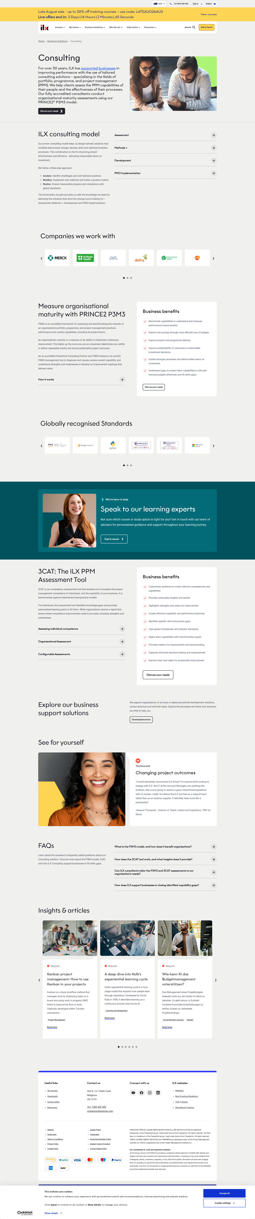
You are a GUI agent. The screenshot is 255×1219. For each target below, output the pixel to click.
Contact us (93, 1083)
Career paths (53, 1102)
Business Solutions (94, 27)
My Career (74, 27)
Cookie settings (223, 1203)
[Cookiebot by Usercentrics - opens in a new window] (25, 1213)
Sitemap (50, 1130)
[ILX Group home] (45, 27)
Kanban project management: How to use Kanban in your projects (68, 979)
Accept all (224, 1193)
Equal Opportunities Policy (100, 1139)
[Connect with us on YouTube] (133, 1092)
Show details (51, 1213)
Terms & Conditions (55, 1139)
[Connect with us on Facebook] (141, 1092)
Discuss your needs (49, 111)
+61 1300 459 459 (181, 4)
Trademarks (94, 1135)
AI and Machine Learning (173, 1020)
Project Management (56, 1020)
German (190, 1020)
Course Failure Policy (98, 1149)
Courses (59, 27)
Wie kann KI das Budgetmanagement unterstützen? (178, 979)
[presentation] (41, 258)
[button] (124, 278)
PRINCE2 (179, 1091)
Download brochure (141, 719)
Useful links (52, 1135)
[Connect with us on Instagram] (149, 1092)
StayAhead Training (184, 1107)
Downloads (52, 1096)
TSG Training (181, 1102)
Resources (149, 27)
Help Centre (132, 27)
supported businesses (98, 68)
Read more (52, 1027)
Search (188, 27)
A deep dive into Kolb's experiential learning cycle (126, 976)
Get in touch (206, 27)
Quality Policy (95, 1130)
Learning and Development (116, 1011)
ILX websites (180, 1083)
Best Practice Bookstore (186, 1096)
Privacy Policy (52, 1144)
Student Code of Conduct (100, 1144)
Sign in (195, 4)
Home (41, 41)
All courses (52, 1091)
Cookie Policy (52, 1149)
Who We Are (114, 27)
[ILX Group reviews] (64, 1168)
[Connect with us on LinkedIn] (158, 1092)
